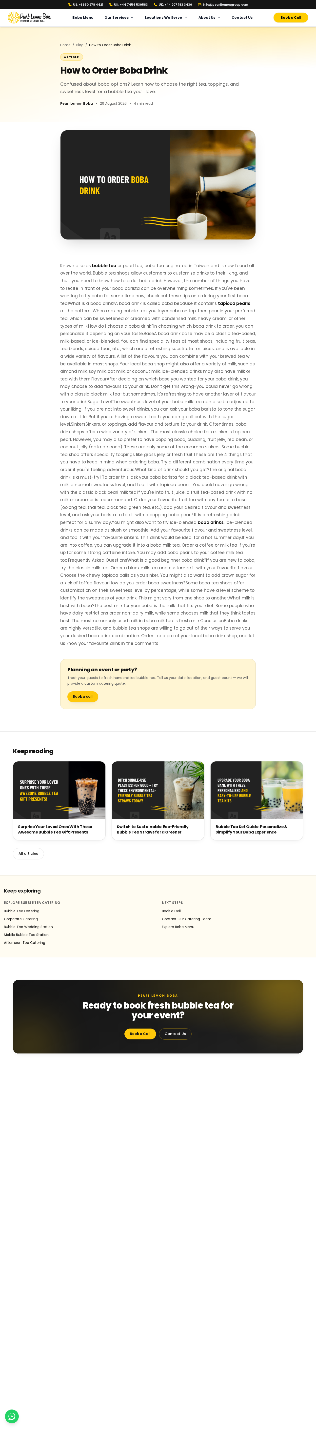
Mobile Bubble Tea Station (26, 934)
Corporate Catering (21, 918)
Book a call (83, 696)
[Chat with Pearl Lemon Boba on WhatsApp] (12, 1416)
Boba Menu (83, 17)
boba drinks (211, 522)
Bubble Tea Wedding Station (28, 926)
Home (65, 44)
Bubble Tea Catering (21, 911)
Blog (79, 44)
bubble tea (104, 266)
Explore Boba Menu (178, 926)
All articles (28, 853)
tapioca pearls (234, 303)
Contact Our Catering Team (186, 918)
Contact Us (242, 17)
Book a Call (290, 17)
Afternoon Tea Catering (24, 942)
